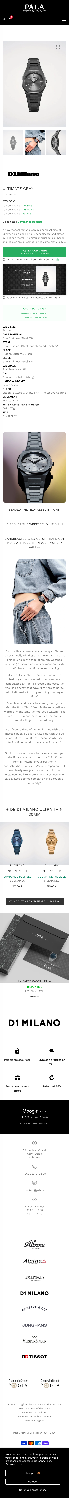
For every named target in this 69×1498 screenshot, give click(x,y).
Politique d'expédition (34, 1412)
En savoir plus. (14, 1464)
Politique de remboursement (34, 1416)
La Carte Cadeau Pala (34, 981)
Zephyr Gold (17, 871)
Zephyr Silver (52, 871)
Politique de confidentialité (34, 1408)
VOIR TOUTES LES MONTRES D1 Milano (34, 901)
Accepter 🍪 (32, 1473)
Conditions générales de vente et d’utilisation (34, 1404)
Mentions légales (34, 1420)
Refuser (33, 1481)
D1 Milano (17, 865)
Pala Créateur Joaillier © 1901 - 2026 (34, 1432)
